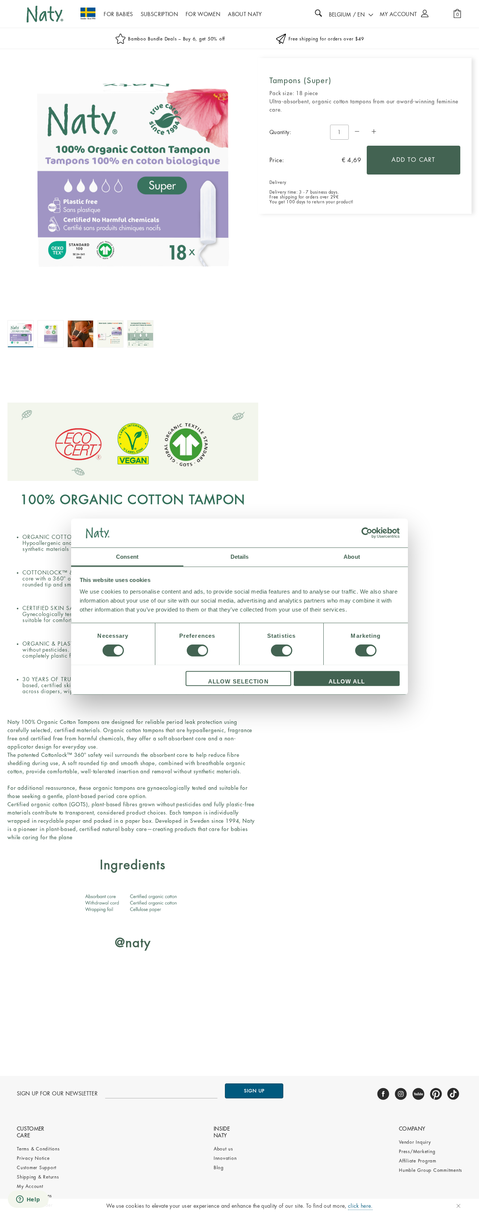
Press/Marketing (417, 1151)
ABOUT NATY (245, 14)
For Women (203, 14)
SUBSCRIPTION (159, 14)
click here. (360, 1206)
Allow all (347, 681)
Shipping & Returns (38, 1177)
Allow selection (238, 681)
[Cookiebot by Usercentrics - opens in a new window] (367, 533)
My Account (30, 1186)
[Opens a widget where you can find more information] (28, 1200)
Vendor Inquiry (415, 1142)
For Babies (118, 14)
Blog (219, 1167)
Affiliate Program (417, 1161)
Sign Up (254, 1091)
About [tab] (352, 556)
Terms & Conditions (38, 1149)
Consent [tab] (127, 556)
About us (223, 1149)
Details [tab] (240, 556)
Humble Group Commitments (430, 1170)
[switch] (197, 650)
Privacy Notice (33, 1158)
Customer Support (37, 1167)
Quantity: (280, 132)
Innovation (225, 1158)
